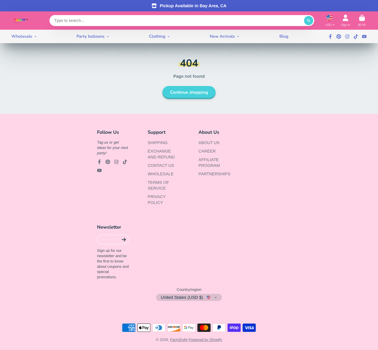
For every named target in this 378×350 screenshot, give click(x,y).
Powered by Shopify (205, 340)
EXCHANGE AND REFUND (161, 154)
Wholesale (21, 36)
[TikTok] (355, 36)
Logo (21, 20)
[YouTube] (364, 36)
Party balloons (90, 36)
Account (345, 20)
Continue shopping (189, 92)
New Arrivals (222, 36)
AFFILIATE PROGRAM (209, 162)
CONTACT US (161, 165)
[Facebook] (330, 36)
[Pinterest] (338, 36)
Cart (362, 20)
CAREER (207, 151)
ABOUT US (209, 142)
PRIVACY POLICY (157, 199)
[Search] (308, 20)
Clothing (157, 36)
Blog (283, 36)
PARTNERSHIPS (214, 174)
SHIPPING (158, 142)
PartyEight (179, 340)
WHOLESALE (161, 174)
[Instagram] (347, 36)
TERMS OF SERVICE (158, 185)
